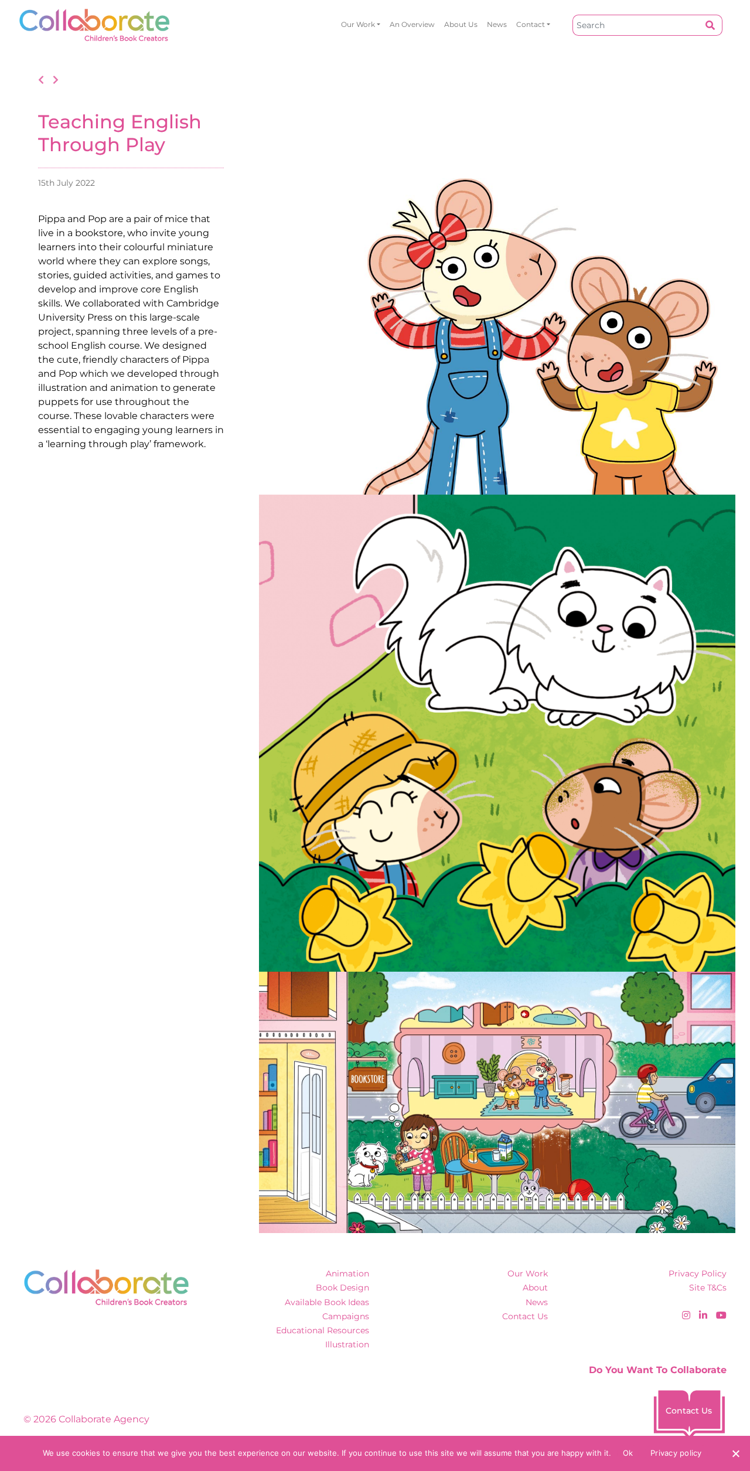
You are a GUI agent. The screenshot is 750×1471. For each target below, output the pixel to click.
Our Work (358, 24)
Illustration (347, 1344)
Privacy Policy (698, 1273)
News (497, 24)
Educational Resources (322, 1330)
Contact (530, 24)
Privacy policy (676, 1453)
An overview (412, 24)
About (535, 1287)
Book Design (342, 1287)
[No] (735, 1453)
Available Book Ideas (327, 1302)
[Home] (95, 25)
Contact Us (525, 1316)
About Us (461, 24)
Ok (628, 1453)
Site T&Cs (708, 1287)
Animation (347, 1273)
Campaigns (345, 1316)
